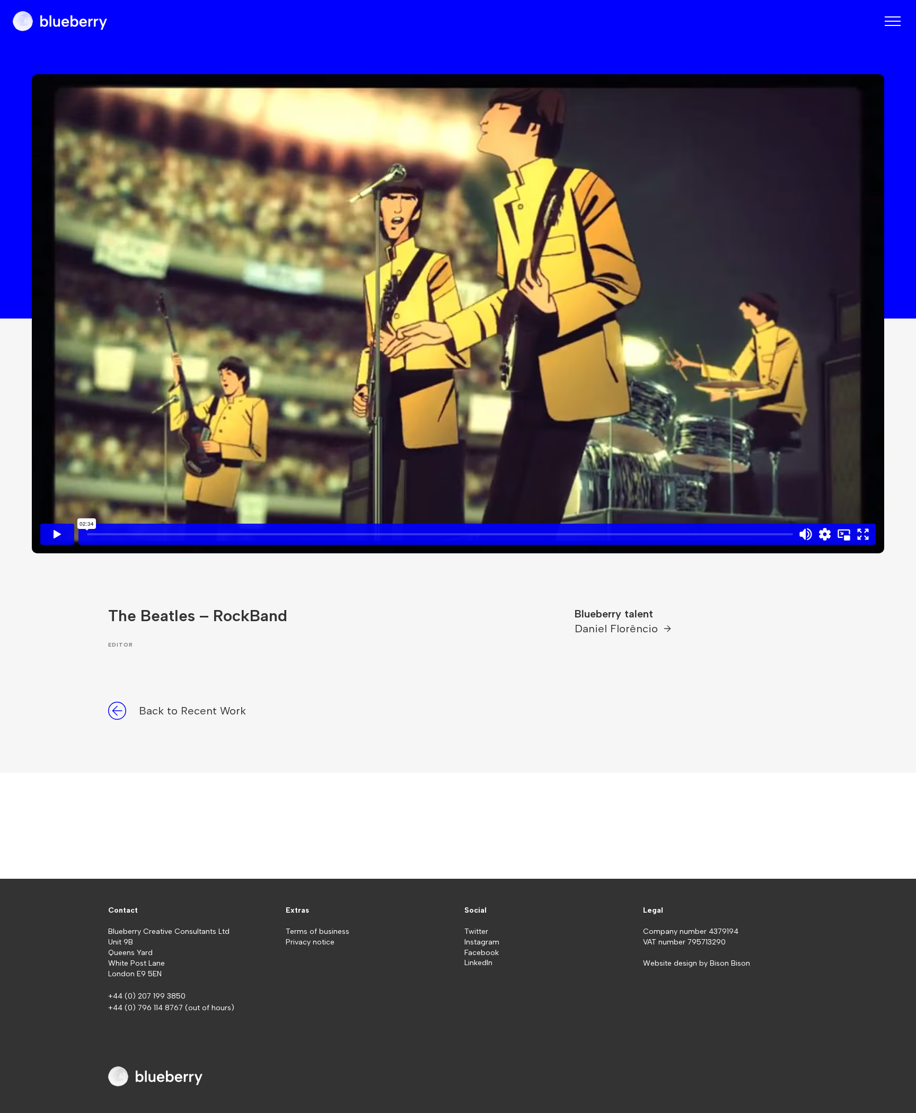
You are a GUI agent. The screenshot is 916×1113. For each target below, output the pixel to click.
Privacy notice (310, 942)
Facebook (481, 952)
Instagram (481, 942)
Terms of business (317, 931)
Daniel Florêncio (618, 628)
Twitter (476, 931)
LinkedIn (478, 962)
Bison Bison (730, 963)
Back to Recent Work (192, 710)
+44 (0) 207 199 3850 (147, 996)
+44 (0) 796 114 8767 (146, 1007)
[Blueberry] (60, 21)
